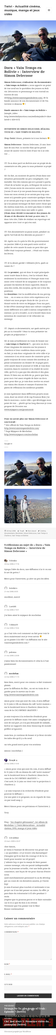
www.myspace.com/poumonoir (19, 409)
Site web (8, 984)
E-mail (8, 974)
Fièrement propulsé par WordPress (17, 1031)
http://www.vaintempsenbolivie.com (21, 694)
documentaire (9, 533)
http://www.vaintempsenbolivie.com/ (25, 97)
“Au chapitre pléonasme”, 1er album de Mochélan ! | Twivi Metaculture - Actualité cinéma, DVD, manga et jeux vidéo (26, 825)
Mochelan (19, 533)
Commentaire (11, 932)
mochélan (13, 673)
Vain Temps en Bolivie (20, 535)
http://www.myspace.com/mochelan (21, 434)
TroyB (22, 531)
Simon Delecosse (30, 533)
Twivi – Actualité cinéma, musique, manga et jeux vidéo (22, 10)
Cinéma (43, 531)
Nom (7, 964)
